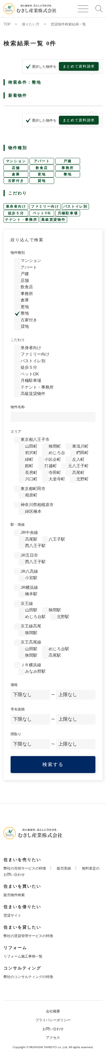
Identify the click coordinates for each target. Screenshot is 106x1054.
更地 (25, 306)
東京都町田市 (33, 488)
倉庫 (25, 300)
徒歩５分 (29, 367)
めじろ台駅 (35, 616)
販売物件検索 (14, 895)
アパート (29, 267)
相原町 (31, 495)
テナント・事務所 (37, 387)
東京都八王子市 (35, 439)
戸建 (25, 273)
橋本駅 (31, 593)
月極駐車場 (31, 380)
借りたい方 (30, 24)
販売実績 (64, 868)
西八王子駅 (35, 545)
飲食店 (27, 286)
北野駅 (63, 616)
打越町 (50, 465)
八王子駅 (57, 539)
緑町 (29, 459)
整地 (25, 313)
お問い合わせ (53, 1029)
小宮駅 (31, 577)
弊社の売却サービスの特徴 (25, 868)
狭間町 (55, 446)
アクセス (53, 1038)
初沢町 (31, 452)
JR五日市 (29, 555)
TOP (7, 24)
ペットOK (30, 374)
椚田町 (82, 452)
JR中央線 (29, 532)
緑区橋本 (33, 511)
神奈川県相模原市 (37, 504)
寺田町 (55, 472)
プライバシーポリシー (53, 1020)
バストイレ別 (33, 360)
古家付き (29, 320)
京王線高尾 (31, 626)
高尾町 (78, 472)
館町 (29, 465)
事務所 (27, 293)
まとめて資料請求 (79, 66)
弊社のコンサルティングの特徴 (28, 977)
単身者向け (31, 347)
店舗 (25, 280)
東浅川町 (80, 446)
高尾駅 (31, 539)
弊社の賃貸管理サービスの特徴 (28, 936)
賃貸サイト (12, 915)
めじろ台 (57, 452)
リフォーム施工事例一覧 (23, 956)
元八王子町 (78, 465)
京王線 (27, 603)
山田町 (31, 446)
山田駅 (31, 610)
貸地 (25, 326)
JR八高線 (29, 571)
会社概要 (53, 1011)
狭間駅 (55, 610)
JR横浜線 (29, 587)
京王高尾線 (31, 642)
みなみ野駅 (35, 671)
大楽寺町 (57, 479)
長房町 (31, 472)
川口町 (31, 479)
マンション (31, 260)
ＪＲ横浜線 (31, 665)
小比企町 (52, 459)
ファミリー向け (35, 354)
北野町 (82, 479)
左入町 (78, 459)
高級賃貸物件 (33, 393)
